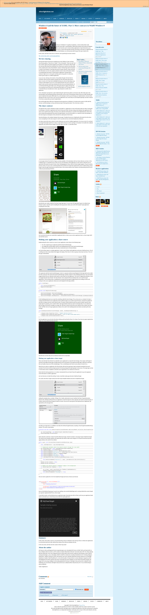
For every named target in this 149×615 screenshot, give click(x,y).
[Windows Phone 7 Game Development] (107, 204)
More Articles (50, 37)
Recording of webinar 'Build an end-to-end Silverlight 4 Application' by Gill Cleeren (103, 159)
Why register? (65, 595)
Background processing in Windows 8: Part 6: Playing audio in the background (64, 3)
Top (98, 188)
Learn (43, 22)
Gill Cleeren (50, 31)
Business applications (102, 168)
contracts (75, 34)
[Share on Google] (65, 37)
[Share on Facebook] (60, 37)
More (97, 145)
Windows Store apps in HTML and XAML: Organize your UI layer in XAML (32, 3)
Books (97, 196)
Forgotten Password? (44, 595)
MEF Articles (100, 148)
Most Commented (100, 193)
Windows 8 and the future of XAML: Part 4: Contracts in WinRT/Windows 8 (102, 104)
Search (108, 22)
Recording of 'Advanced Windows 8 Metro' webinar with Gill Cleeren (85, 63)
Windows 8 (67, 35)
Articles (47, 22)
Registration (55, 595)
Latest (98, 186)
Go (108, 43)
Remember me (80, 589)
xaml (69, 34)
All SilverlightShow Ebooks (84, 86)
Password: (60, 589)
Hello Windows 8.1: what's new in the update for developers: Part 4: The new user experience (103, 125)
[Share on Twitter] (62, 37)
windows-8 (65, 34)
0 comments (64, 33)
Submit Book (104, 206)
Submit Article (42, 28)
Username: (42, 589)
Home (40, 22)
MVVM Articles (100, 131)
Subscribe (89, 576)
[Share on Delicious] (63, 37)
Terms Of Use (82, 605)
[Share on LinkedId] (67, 37)
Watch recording (7, 2)
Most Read (99, 191)
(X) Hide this (145, 6)
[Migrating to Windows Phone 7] (98, 204)
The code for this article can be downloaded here (49, 56)
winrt (72, 34)
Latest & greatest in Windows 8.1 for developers (39, 2)
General (72, 35)
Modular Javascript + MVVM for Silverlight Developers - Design (102, 139)
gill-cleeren (80, 34)
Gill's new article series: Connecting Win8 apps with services (84, 68)
